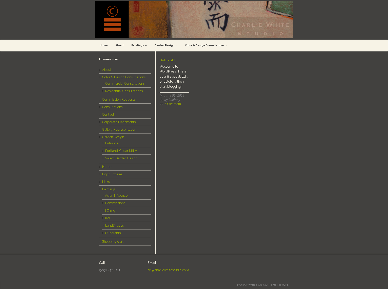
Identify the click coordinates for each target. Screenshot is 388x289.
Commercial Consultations (125, 83)
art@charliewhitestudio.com (168, 270)
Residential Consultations (124, 91)
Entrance (111, 143)
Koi (107, 218)
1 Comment (172, 104)
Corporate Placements (119, 122)
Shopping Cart (112, 241)
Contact (108, 114)
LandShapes (114, 225)
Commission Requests (119, 99)
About (119, 45)
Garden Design (165, 45)
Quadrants (113, 233)
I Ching (110, 210)
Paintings (139, 45)
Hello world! (167, 60)
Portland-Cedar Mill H (121, 151)
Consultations (112, 107)
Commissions (115, 203)
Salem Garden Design (121, 158)
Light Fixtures (112, 174)
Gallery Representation (119, 129)
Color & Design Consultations (206, 45)
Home (104, 45)
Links (106, 182)
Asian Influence (116, 195)
